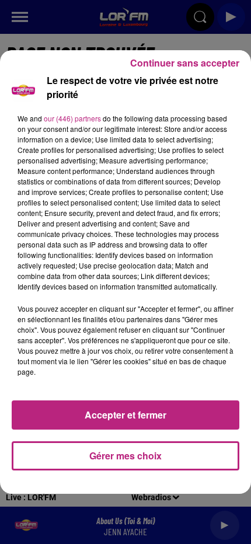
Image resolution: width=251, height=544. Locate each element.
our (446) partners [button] (72, 118)
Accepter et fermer (125, 414)
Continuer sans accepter (184, 62)
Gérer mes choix (125, 455)
